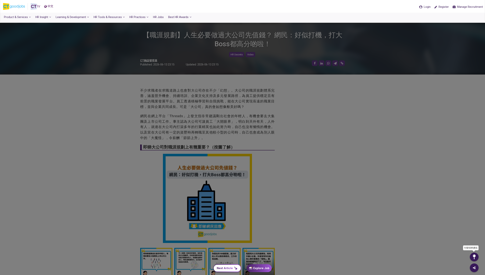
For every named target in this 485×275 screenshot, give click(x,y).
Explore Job (261, 268)
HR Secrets (237, 54)
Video (250, 54)
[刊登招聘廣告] (474, 257)
